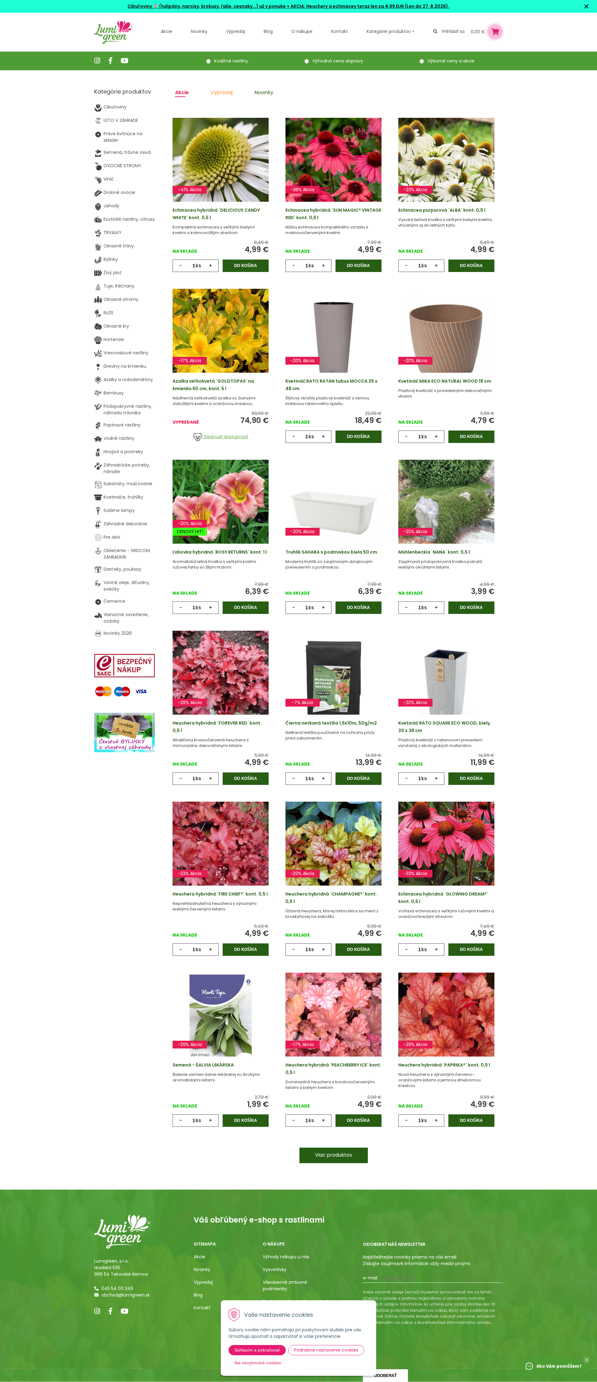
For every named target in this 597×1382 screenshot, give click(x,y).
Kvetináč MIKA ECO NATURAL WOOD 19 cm (444, 381)
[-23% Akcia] (446, 169)
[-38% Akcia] (333, 169)
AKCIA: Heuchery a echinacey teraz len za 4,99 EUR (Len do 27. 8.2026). (369, 6)
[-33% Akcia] (446, 853)
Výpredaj (235, 31)
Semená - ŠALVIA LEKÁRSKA (203, 1065)
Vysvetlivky (274, 1269)
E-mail (370, 1278)
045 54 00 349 (117, 1288)
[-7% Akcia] (333, 682)
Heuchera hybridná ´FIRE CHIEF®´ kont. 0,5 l (220, 894)
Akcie (166, 31)
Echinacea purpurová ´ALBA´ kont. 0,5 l (441, 210)
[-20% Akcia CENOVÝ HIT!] (221, 511)
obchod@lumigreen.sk (125, 1295)
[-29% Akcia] (221, 682)
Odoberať (385, 1375)
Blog (198, 1295)
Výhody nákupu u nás (286, 1257)
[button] (586, 1360)
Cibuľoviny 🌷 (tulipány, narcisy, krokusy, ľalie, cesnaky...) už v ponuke (206, 6)
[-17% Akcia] (221, 340)
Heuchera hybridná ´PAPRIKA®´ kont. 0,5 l (444, 1065)
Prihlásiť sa (453, 31)
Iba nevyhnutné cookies (257, 1362)
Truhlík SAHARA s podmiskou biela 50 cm (331, 552)
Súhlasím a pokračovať (257, 1349)
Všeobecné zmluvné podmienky (285, 1285)
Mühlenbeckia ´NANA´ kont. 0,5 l (434, 552)
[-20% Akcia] (333, 340)
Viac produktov (333, 1155)
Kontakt (202, 1308)
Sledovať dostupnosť (225, 437)
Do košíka (245, 265)
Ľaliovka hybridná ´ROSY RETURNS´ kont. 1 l (220, 552)
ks (198, 265)
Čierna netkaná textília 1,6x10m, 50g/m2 (331, 723)
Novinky (199, 31)
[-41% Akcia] (221, 169)
